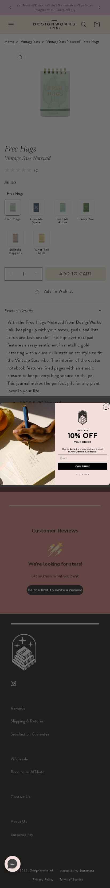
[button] (13, 864)
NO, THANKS (82, 474)
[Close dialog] (106, 406)
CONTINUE (82, 466)
